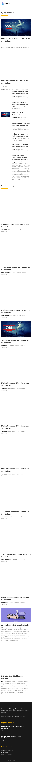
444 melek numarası (7, 750)
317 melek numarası (6, 754)
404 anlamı (4, 752)
